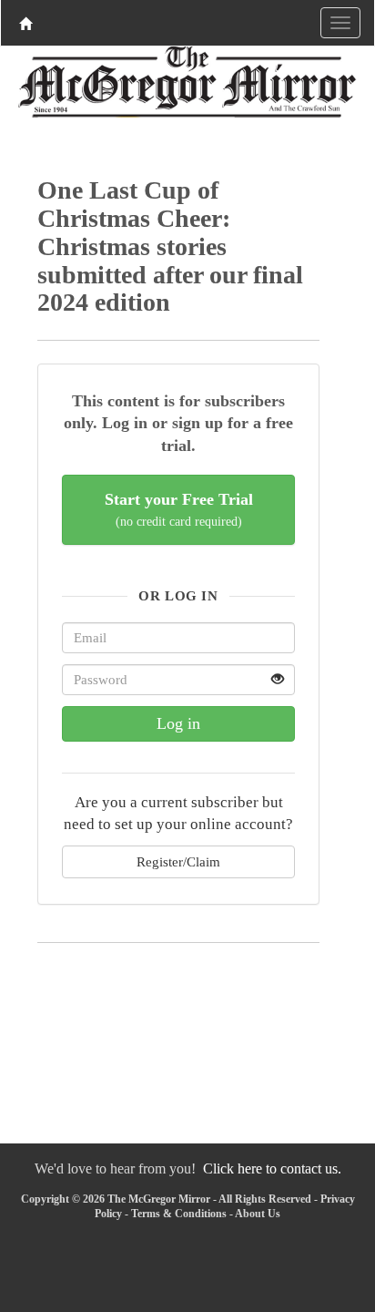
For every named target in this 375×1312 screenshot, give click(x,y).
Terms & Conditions (179, 1213)
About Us (257, 1213)
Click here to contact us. (272, 1168)
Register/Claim (178, 861)
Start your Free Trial (179, 509)
